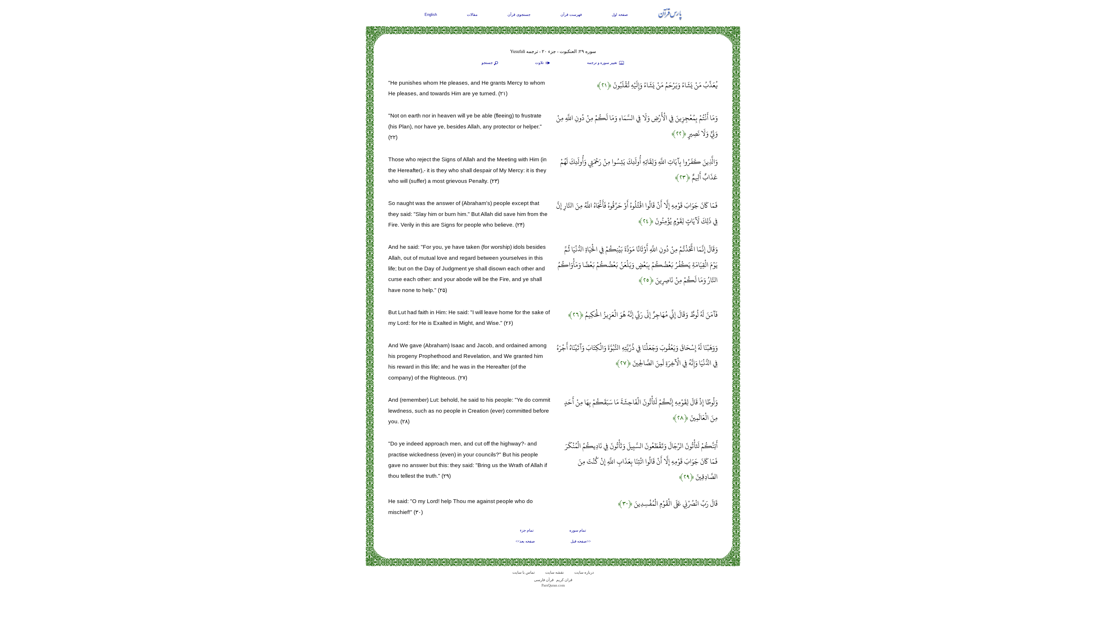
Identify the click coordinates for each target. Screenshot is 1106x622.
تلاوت (540, 62)
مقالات (472, 14)
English (431, 14)
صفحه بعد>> (525, 541)
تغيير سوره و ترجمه (602, 62)
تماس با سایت (523, 572)
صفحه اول (620, 14)
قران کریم (564, 580)
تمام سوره (577, 530)
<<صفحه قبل (581, 541)
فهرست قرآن (571, 14)
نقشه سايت (554, 572)
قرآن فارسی (544, 580)
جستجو (487, 62)
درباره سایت (584, 572)
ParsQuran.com (553, 585)
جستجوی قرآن (519, 14)
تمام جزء (527, 530)
